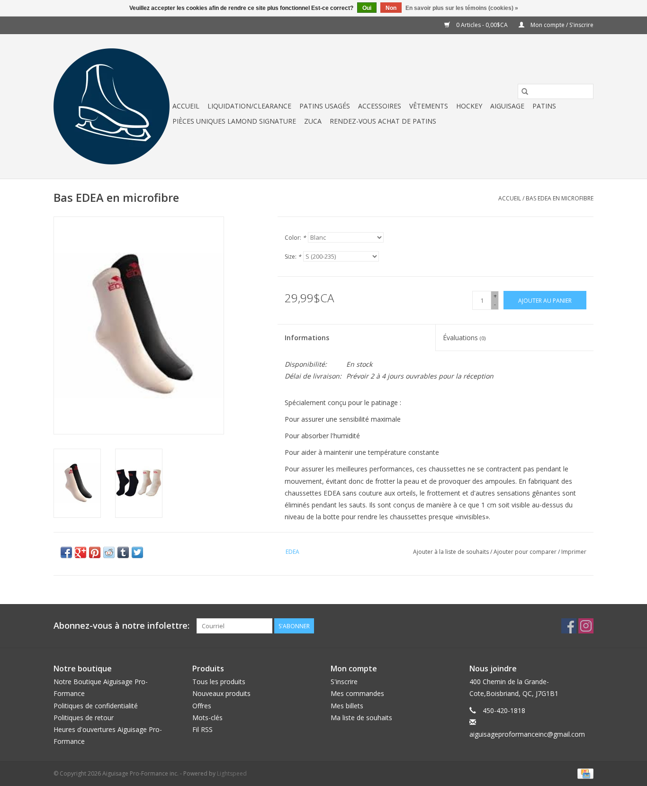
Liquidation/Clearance (249, 105)
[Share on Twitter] (137, 552)
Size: (293, 257)
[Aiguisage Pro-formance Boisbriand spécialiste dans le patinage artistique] (112, 106)
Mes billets (347, 705)
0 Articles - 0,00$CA (482, 25)
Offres (201, 705)
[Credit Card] (583, 773)
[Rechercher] (525, 91)
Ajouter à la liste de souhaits (451, 552)
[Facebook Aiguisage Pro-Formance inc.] (568, 625)
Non (391, 8)
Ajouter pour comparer (526, 552)
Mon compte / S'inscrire (561, 25)
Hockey (469, 105)
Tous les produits (218, 681)
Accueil (185, 105)
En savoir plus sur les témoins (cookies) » (461, 8)
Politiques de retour (84, 717)
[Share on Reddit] (109, 552)
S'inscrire (344, 681)
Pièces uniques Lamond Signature (234, 121)
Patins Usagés (324, 105)
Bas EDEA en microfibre (559, 198)
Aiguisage (507, 105)
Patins (544, 105)
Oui (366, 8)
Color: (295, 238)
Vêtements (428, 105)
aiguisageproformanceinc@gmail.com (527, 734)
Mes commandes (357, 693)
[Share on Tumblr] (123, 552)
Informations (307, 337)
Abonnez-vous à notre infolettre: (121, 626)
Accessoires (379, 105)
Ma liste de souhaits (361, 717)
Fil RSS (202, 729)
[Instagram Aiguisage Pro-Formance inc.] (585, 625)
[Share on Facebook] (66, 552)
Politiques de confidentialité (96, 705)
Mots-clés (207, 717)
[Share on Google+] (80, 552)
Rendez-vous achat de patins (383, 121)
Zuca (313, 121)
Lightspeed (232, 773)
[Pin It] (94, 552)
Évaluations (464, 337)
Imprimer (573, 552)
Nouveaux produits (221, 693)
